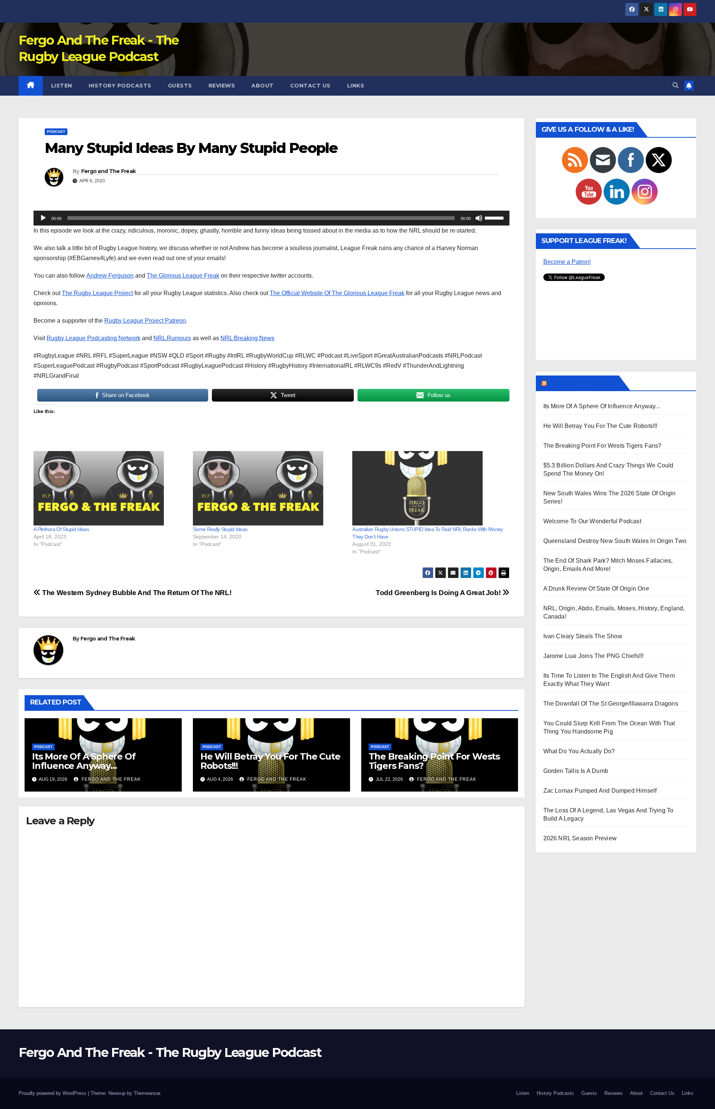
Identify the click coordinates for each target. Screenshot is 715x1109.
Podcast (56, 132)
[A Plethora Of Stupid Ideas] (109, 488)
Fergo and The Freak (108, 171)
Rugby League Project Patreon (145, 320)
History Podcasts (120, 85)
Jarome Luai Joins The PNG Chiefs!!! (593, 656)
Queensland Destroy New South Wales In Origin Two (615, 541)
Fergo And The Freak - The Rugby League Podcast (170, 1052)
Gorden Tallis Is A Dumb (575, 771)
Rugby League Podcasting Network (93, 338)
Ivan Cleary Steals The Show (582, 636)
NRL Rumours (172, 338)
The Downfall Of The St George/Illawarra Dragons (610, 703)
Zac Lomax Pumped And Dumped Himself (600, 790)
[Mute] (479, 218)
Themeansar (147, 1093)
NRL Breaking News (247, 338)
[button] (676, 85)
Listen (61, 85)
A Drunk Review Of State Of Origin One (596, 588)
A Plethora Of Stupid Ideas (61, 529)
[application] (271, 218)
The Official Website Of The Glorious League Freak (337, 293)
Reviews (222, 85)
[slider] (495, 217)
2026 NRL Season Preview (580, 838)
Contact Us (310, 85)
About (262, 85)
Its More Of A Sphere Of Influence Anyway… (83, 761)
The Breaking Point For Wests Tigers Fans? (434, 761)
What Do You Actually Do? (579, 751)
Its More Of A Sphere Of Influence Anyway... (601, 406)
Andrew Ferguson (110, 275)
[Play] (43, 218)
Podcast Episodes (582, 383)
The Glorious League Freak (183, 275)
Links (356, 85)
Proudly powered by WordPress (53, 1093)
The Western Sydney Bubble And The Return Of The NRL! (136, 593)
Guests (180, 85)
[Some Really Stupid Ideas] (269, 488)
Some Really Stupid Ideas (220, 529)
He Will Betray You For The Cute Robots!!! (270, 761)
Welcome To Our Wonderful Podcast (592, 521)
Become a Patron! (567, 262)
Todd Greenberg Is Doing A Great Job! (439, 593)
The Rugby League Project (97, 293)
